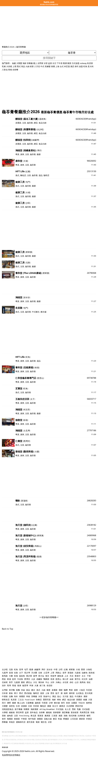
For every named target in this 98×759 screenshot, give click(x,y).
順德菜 (17, 718)
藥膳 (39, 154)
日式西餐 (70, 706)
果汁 (16, 693)
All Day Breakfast (47, 709)
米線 (23, 690)
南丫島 (42, 685)
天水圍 (34, 672)
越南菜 (38, 702)
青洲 (19, 685)
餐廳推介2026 (8, 46)
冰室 (46, 63)
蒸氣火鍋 (48, 718)
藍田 (14, 679)
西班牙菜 (79, 706)
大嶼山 (58, 682)
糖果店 (62, 706)
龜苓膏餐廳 (21, 46)
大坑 (35, 682)
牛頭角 (20, 679)
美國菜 (79, 699)
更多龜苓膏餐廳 (49, 617)
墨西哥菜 (47, 699)
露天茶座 (30, 722)
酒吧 (9, 702)
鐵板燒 (12, 712)
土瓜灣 (26, 430)
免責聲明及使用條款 (11, 755)
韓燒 (10, 69)
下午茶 (60, 63)
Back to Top (7, 628)
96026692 (91, 160)
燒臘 (85, 699)
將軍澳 (29, 252)
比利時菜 (81, 715)
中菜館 (5, 696)
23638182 (91, 524)
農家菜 (82, 718)
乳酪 (79, 709)
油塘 (91, 679)
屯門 (28, 182)
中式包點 (60, 709)
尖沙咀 (40, 129)
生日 (54, 63)
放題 (81, 66)
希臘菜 (66, 718)
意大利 (90, 66)
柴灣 (35, 676)
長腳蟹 (48, 66)
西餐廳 (5, 722)
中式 (42, 66)
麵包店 (23, 175)
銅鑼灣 (36, 140)
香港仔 (77, 676)
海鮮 (24, 63)
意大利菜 (89, 693)
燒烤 (66, 693)
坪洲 (31, 685)
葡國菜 (10, 718)
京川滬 (65, 696)
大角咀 (89, 669)
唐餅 (85, 696)
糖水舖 (43, 311)
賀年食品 (34, 712)
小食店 (82, 690)
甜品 (28, 690)
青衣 (47, 676)
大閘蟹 (19, 63)
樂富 (23, 682)
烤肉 (59, 699)
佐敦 (16, 672)
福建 (14, 63)
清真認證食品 (7, 709)
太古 (83, 676)
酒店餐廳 (66, 712)
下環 (89, 676)
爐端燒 (49, 712)
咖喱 (66, 690)
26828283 (91, 500)
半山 (47, 682)
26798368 (91, 273)
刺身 (68, 702)
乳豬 (4, 66)
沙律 (51, 702)
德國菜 (40, 718)
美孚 (11, 682)
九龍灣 (5, 672)
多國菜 (18, 122)
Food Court (30, 699)
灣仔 (39, 150)
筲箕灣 (53, 676)
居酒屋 (24, 706)
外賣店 (89, 718)
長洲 (52, 679)
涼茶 (24, 122)
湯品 (40, 175)
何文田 (26, 409)
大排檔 (9, 66)
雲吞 (52, 693)
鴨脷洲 (46, 679)
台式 (62, 66)
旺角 (85, 66)
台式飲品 (80, 693)
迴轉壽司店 (21, 722)
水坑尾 (65, 682)
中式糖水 (36, 311)
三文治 (21, 699)
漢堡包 (12, 706)
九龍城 (77, 672)
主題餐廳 (30, 702)
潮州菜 (72, 693)
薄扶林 (41, 682)
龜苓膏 (30, 122)
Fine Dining (24, 715)
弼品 (23, 66)
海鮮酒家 (34, 709)
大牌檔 (5, 712)
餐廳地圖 (5, 747)
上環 (14, 66)
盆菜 (50, 63)
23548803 (91, 556)
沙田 (28, 203)
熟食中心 (47, 696)
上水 (66, 676)
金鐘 (71, 679)
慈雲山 (40, 378)
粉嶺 (37, 367)
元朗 (28, 262)
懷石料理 (20, 712)
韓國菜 (26, 709)
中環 (55, 669)
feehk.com (29, 751)
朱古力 (55, 706)
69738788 (91, 377)
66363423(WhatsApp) (86, 118)
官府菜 (36, 706)
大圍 (37, 451)
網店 (36, 122)
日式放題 (75, 63)
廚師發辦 (57, 712)
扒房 (18, 706)
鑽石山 (29, 682)
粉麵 (18, 690)
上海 (57, 66)
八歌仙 (5, 69)
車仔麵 (12, 690)
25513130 (91, 171)
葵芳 (64, 672)
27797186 (91, 430)
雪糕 (74, 709)
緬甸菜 (10, 715)
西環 (83, 669)
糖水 (33, 690)
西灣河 (26, 441)
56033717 (91, 399)
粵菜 (17, 154)
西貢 (4, 679)
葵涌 (11, 672)
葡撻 (38, 722)
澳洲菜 (47, 715)
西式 (19, 66)
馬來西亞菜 (84, 712)
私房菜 (90, 63)
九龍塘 (17, 682)
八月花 (37, 66)
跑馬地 (82, 682)
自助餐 (15, 69)
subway (83, 63)
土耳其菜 (74, 718)
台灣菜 (5, 690)
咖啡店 (46, 175)
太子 (32, 399)
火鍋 (27, 66)
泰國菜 (22, 696)
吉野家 (40, 63)
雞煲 (69, 63)
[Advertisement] (49, 26)
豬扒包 (44, 722)
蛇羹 (60, 718)
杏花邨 (49, 685)
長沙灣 (27, 672)
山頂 (76, 682)
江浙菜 (54, 715)
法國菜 (74, 702)
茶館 (4, 715)
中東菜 (24, 718)
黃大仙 (41, 676)
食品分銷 (42, 122)
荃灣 (21, 669)
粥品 (54, 696)
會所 (4, 718)
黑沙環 (29, 676)
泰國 (53, 66)
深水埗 (26, 297)
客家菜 (40, 715)
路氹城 (91, 672)
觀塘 (65, 63)
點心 (59, 696)
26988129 (91, 605)
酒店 (72, 66)
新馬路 (5, 676)
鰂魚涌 (60, 676)
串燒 (28, 696)
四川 (4, 702)
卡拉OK (81, 702)
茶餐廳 (30, 63)
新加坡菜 (74, 712)
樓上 (35, 63)
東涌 (9, 679)
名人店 (68, 709)
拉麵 (11, 696)
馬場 (14, 685)
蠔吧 (88, 715)
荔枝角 (42, 119)
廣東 (22, 154)
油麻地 (84, 672)
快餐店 (39, 699)
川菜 (90, 699)
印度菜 (45, 702)
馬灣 (9, 685)
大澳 (36, 685)
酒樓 (49, 706)
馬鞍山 (38, 546)
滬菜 (42, 693)
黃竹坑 (77, 679)
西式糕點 (28, 693)
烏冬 (16, 696)
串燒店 (12, 722)
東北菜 (33, 715)
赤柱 (71, 682)
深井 (4, 685)
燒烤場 (89, 702)
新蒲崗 (24, 500)
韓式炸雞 (72, 715)
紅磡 (28, 171)
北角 (40, 672)
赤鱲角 (39, 679)
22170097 (91, 545)
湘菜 (60, 715)
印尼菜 (89, 690)
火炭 (33, 679)
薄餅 (61, 690)
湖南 (66, 715)
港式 (17, 175)
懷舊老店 (6, 699)
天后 (71, 676)
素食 (11, 693)
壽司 (76, 66)
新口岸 (65, 679)
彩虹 (89, 682)
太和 (52, 682)
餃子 (57, 693)
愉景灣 (25, 685)
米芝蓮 (67, 66)
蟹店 (55, 718)
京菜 (30, 706)
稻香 (32, 66)
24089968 (91, 535)
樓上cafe (21, 702)
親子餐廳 (18, 709)
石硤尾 (5, 682)
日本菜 (5, 693)
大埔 (25, 161)
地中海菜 (32, 718)
